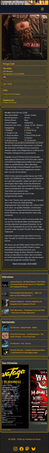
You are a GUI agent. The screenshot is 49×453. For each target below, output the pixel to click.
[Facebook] (21, 449)
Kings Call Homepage (11, 94)
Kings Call (8, 63)
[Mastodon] (28, 449)
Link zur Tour (25, 430)
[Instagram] (15, 449)
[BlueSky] (34, 449)
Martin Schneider (10, 103)
